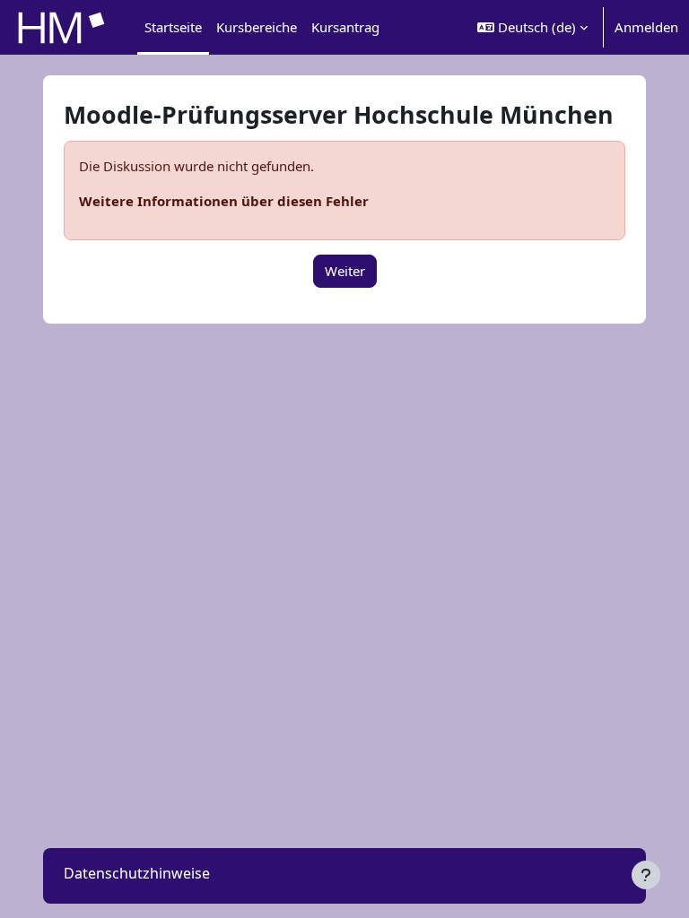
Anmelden (646, 27)
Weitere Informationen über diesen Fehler (224, 201)
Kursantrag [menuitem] (345, 27)
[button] (532, 27)
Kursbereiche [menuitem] (256, 27)
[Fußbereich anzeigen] (646, 875)
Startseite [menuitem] (173, 27)
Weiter (345, 271)
